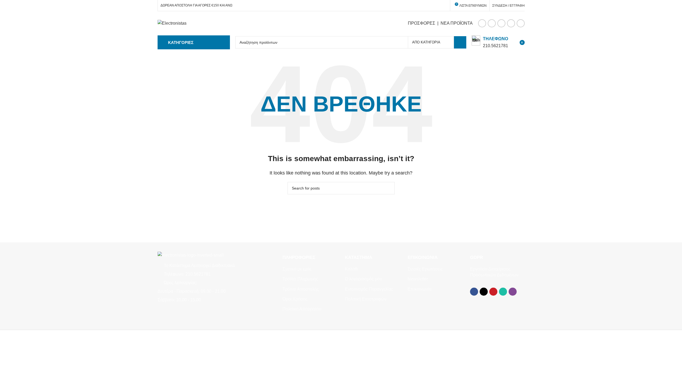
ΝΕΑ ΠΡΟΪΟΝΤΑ (457, 23)
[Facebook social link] (482, 23)
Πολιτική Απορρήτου (301, 309)
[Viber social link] (521, 23)
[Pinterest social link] (501, 23)
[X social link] (492, 23)
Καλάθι (351, 269)
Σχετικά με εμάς (297, 269)
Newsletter (418, 279)
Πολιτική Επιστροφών (365, 299)
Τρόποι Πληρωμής (300, 279)
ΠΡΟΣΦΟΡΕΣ (421, 23)
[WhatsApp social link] (511, 23)
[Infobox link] (490, 42)
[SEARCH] (460, 42)
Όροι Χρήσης (295, 299)
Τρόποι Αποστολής (300, 289)
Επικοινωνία (419, 289)
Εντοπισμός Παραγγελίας (369, 289)
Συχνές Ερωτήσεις (425, 269)
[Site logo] (172, 23)
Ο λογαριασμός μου (363, 279)
